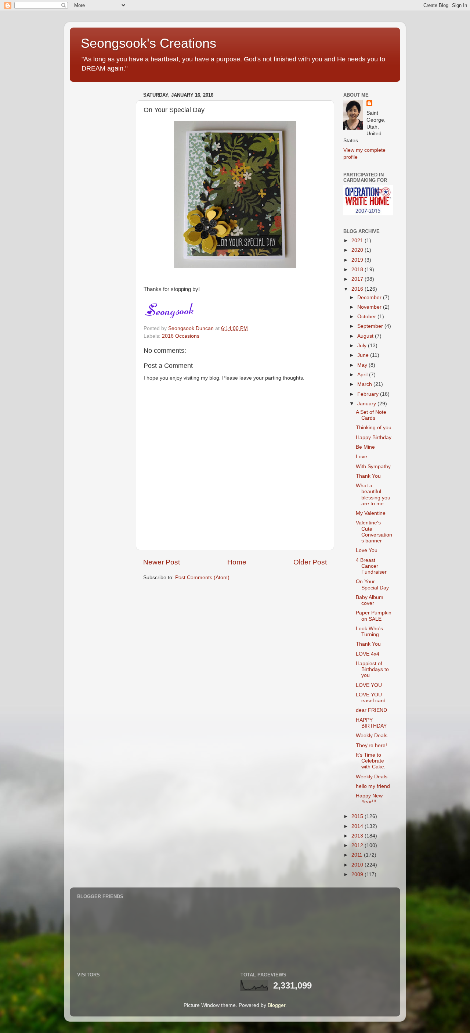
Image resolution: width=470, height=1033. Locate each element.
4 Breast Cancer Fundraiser (371, 566)
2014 (358, 826)
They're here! (371, 745)
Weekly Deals (371, 735)
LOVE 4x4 (367, 654)
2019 (358, 260)
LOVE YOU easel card (371, 697)
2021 (358, 240)
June (363, 355)
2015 (358, 816)
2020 (358, 250)
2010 (358, 865)
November (370, 307)
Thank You (368, 476)
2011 (357, 855)
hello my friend (373, 786)
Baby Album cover (369, 600)
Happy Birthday (373, 437)
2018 (358, 269)
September (370, 326)
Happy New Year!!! (369, 798)
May (363, 365)
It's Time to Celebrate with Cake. (371, 761)
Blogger (276, 1005)
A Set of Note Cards (371, 415)
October (367, 316)
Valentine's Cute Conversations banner (374, 532)
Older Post (310, 562)
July (362, 345)
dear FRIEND (371, 710)
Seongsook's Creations (148, 43)
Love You (366, 550)
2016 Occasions (180, 336)
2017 (358, 279)
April (363, 374)
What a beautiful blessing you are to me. (373, 494)
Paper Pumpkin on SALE (373, 615)
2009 (358, 874)
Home (236, 562)
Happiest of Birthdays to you (372, 669)
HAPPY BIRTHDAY (371, 723)
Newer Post (161, 562)
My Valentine (371, 513)
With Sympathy (373, 466)
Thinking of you (373, 427)
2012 (358, 845)
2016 (358, 289)
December (370, 297)
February (368, 394)
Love (361, 456)
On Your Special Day (372, 584)
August (366, 336)
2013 (358, 836)
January (367, 403)
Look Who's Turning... (369, 631)
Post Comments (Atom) (202, 577)
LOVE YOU (369, 685)
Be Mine (365, 447)
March (365, 384)
